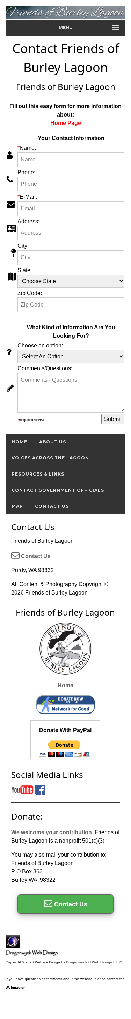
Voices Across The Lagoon (50, 458)
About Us (52, 441)
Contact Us (52, 506)
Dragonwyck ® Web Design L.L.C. (94, 962)
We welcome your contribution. (52, 832)
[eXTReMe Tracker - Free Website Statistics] (13, 945)
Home (19, 441)
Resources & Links (38, 474)
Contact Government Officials (58, 490)
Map (17, 506)
